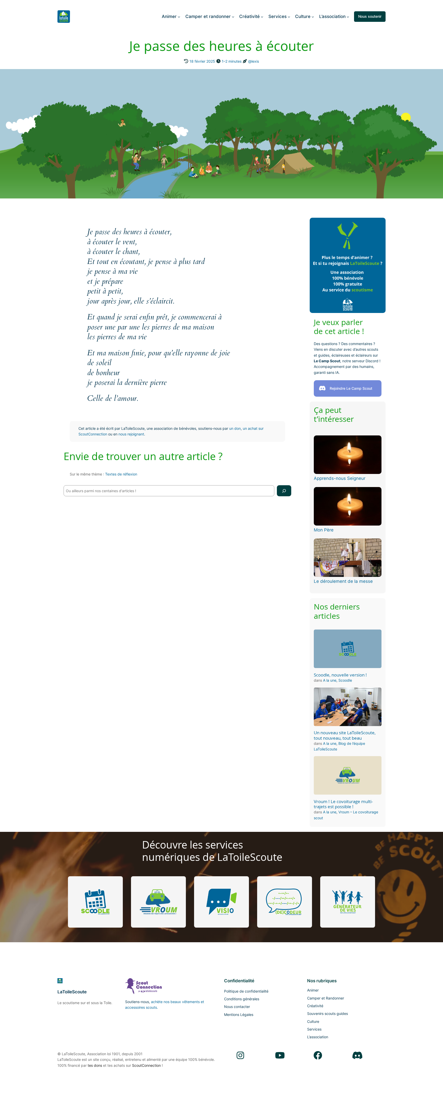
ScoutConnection (146, 1065)
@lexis (253, 61)
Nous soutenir (369, 16)
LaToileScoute (72, 991)
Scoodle (345, 680)
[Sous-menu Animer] (179, 16)
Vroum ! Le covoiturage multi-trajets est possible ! (343, 804)
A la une (329, 680)
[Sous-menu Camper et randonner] (233, 16)
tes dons (95, 1065)
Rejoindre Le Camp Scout (351, 388)
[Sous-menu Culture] (312, 16)
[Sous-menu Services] (289, 16)
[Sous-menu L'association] (348, 16)
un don (235, 428)
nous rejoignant (131, 434)
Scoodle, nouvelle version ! (340, 675)
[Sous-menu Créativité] (262, 16)
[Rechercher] (284, 490)
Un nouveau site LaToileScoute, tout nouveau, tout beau (345, 735)
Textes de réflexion (121, 474)
